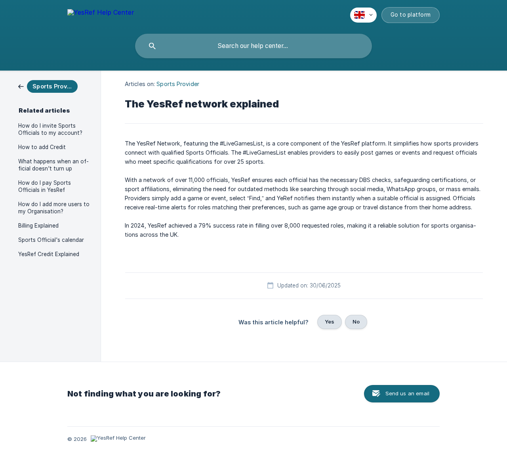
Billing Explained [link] (38, 225)
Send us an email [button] (407, 393)
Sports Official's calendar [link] (51, 240)
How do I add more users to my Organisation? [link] (54, 208)
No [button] (356, 321)
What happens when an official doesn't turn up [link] (53, 165)
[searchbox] (253, 46)
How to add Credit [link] (42, 147)
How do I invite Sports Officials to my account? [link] (50, 129)
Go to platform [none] (411, 14)
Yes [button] (329, 321)
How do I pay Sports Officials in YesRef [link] (44, 186)
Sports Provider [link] (177, 83)
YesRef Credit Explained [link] (48, 254)
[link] (48, 86)
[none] (100, 13)
